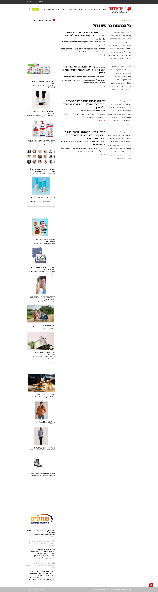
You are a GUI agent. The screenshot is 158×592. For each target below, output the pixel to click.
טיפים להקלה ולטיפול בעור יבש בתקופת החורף (41, 142)
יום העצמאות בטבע (48, 325)
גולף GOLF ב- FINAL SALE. (45, 422)
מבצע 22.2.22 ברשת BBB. (46, 394)
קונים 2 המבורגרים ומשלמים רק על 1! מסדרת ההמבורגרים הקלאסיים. (43, 397)
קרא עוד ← (102, 55)
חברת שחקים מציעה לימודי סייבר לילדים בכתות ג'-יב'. (41, 531)
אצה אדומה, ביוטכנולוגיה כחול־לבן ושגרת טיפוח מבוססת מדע (43, 357)
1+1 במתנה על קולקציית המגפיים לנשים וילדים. (43, 475)
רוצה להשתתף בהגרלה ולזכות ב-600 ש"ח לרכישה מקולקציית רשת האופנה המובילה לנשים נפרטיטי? (42, 573)
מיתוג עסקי (96, 589)
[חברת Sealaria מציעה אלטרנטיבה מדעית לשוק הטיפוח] (41, 341)
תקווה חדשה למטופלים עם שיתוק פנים (45, 301)
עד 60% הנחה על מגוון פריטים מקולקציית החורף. (42, 450)
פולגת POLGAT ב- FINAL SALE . (44, 448)
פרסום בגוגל (110, 589)
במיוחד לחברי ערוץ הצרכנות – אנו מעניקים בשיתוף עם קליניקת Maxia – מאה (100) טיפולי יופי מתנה (42, 551)
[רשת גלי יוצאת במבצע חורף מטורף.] (41, 462)
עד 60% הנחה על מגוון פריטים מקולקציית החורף (42, 424)
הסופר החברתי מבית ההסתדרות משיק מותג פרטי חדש (42, 268)
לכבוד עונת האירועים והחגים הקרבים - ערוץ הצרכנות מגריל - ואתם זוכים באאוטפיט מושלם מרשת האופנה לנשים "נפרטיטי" (42, 579)
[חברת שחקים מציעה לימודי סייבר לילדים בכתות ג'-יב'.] (41, 519)
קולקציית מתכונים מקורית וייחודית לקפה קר (44, 243)
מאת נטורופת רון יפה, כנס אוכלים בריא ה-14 (44, 173)
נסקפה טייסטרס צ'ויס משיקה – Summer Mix (44, 240)
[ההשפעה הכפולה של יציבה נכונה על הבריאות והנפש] (41, 100)
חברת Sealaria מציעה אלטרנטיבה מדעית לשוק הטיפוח (43, 353)
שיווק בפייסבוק (103, 589)
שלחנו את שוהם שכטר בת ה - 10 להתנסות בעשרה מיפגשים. (42, 535)
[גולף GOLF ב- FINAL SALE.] (41, 410)
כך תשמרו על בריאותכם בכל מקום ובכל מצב (41, 82)
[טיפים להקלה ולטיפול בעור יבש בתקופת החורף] (41, 129)
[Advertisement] (41, 41)
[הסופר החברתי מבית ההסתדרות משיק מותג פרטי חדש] (41, 256)
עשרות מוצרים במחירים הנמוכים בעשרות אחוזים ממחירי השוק (41, 272)
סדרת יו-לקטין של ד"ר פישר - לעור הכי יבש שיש (43, 145)
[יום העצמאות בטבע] (41, 313)
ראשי (130, 20)
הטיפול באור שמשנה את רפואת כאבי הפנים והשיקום (42, 298)
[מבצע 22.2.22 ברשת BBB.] (41, 383)
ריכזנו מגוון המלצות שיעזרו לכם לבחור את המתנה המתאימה (42, 202)
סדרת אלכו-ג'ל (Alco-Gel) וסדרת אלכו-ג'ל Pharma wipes (43, 86)
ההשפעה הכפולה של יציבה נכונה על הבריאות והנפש (42, 112)
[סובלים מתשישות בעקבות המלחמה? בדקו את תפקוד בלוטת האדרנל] (41, 157)
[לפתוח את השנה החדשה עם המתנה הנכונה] (41, 186)
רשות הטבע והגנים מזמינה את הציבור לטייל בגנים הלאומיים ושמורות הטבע (42, 327)
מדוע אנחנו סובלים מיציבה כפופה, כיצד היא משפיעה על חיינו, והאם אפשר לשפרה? (41, 116)
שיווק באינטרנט (116, 589)
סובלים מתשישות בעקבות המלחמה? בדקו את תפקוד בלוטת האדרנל (42, 170)
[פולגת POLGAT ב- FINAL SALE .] (41, 436)
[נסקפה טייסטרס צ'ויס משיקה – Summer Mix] (41, 227)
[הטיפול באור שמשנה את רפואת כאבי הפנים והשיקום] (41, 285)
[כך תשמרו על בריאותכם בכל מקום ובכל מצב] (41, 70)
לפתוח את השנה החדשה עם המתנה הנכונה (43, 198)
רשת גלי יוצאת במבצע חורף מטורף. (43, 474)
